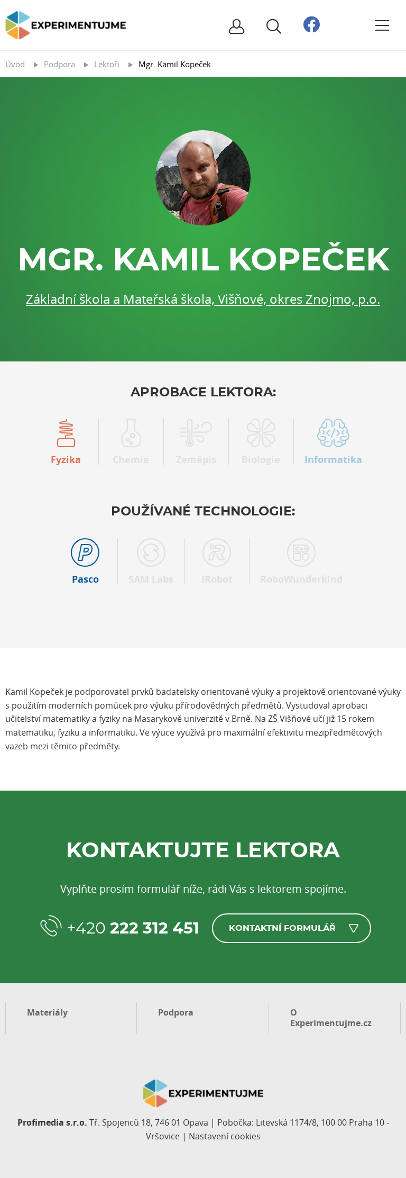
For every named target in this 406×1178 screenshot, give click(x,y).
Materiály (47, 1012)
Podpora (175, 1012)
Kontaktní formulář (282, 928)
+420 (133, 929)
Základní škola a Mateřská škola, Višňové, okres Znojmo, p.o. (203, 299)
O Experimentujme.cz (331, 1018)
